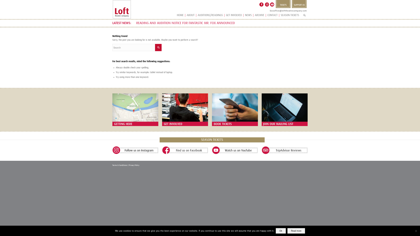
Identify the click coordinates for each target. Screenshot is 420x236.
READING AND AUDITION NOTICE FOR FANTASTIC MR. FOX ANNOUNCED (185, 23)
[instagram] (135, 150)
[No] (416, 231)
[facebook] (185, 150)
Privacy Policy (134, 165)
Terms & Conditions (119, 165)
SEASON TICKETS (212, 139)
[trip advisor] (285, 150)
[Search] (304, 16)
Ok (280, 231)
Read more (296, 231)
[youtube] (235, 150)
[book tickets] (235, 109)
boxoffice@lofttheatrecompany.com (288, 11)
